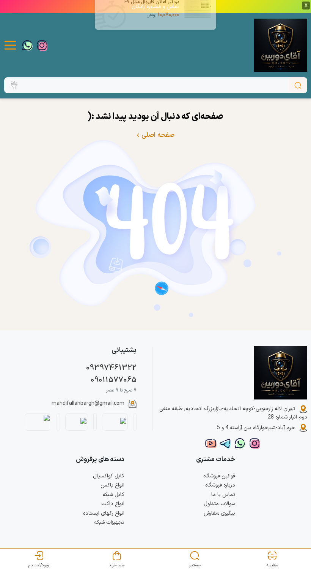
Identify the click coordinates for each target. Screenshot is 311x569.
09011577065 (114, 380)
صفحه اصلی (157, 135)
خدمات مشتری (215, 459)
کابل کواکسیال (108, 476)
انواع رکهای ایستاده (103, 513)
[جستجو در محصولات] (298, 85)
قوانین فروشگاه (219, 476)
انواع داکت (112, 504)
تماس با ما (223, 495)
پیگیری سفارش (219, 513)
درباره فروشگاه (220, 485)
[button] (10, 45)
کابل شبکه (113, 495)
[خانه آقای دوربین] (280, 45)
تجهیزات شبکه (109, 522)
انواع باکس (112, 485)
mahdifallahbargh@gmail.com (88, 403)
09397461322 (111, 368)
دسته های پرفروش (100, 459)
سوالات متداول (219, 504)
